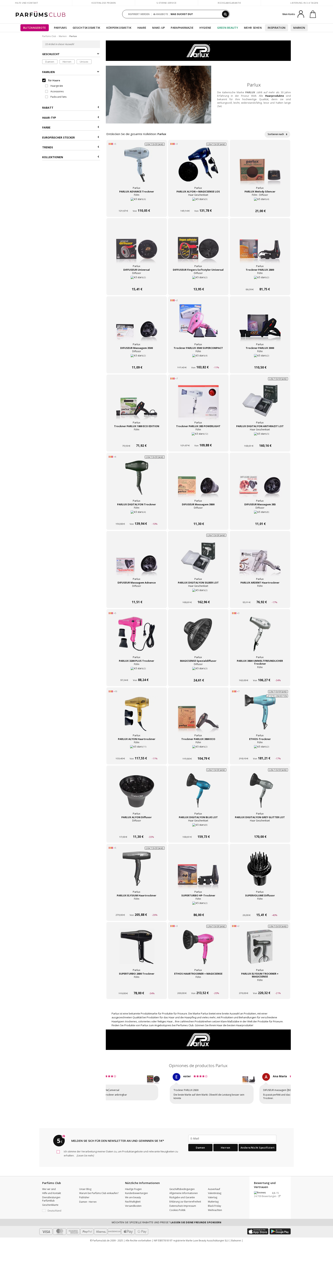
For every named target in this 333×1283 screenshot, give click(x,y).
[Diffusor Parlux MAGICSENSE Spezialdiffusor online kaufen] (198, 673)
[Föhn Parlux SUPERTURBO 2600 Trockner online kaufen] (136, 986)
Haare (141, 27)
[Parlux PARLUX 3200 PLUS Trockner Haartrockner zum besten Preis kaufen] (136, 637)
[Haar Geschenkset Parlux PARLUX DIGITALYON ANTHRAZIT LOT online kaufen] (260, 438)
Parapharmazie (182, 27)
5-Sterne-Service (166, 2)
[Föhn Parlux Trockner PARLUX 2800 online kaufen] (260, 282)
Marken (299, 27)
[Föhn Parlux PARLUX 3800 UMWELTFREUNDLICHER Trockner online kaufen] (260, 673)
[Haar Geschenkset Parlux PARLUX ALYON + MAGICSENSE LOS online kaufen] (198, 204)
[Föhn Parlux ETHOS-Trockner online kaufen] (260, 751)
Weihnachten (215, 1206)
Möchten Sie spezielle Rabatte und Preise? (166, 1219)
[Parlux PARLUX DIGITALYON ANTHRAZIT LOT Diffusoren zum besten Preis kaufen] (260, 403)
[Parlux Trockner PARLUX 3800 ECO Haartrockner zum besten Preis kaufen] (198, 716)
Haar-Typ (49, 117)
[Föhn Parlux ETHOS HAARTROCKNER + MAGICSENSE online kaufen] (198, 986)
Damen (49, 61)
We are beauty (133, 1194)
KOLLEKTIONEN (52, 157)
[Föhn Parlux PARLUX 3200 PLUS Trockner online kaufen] (136, 673)
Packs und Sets (58, 96)
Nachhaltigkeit (132, 1198)
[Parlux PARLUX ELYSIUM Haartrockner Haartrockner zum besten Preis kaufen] (136, 872)
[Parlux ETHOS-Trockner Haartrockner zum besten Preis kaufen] (260, 716)
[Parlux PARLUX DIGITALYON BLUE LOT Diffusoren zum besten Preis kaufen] (198, 794)
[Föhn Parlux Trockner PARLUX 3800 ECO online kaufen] (198, 751)
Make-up (158, 27)
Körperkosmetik (118, 27)
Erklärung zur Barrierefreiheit (185, 1198)
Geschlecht (51, 54)
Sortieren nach (276, 134)
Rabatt (47, 107)
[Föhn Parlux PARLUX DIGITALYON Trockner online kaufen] (136, 517)
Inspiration (276, 27)
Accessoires (57, 91)
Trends (47, 147)
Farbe (46, 127)
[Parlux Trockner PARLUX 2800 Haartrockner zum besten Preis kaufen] (260, 246)
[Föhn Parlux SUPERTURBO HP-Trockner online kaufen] (198, 908)
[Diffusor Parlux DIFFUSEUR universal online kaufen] (136, 282)
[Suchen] (225, 14)
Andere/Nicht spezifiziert (257, 1144)
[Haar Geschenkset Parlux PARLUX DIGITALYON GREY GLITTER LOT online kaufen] (260, 829)
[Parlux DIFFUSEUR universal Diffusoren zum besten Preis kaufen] (136, 246)
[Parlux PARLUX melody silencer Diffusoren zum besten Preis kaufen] (260, 168)
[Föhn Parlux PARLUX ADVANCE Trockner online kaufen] (136, 204)
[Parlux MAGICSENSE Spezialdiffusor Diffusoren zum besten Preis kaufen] (198, 637)
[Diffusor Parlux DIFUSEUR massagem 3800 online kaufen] (198, 517)
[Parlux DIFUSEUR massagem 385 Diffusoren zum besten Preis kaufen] (260, 481)
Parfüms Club (49, 36)
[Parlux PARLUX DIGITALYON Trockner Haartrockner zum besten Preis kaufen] (136, 481)
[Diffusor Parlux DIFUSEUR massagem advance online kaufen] (136, 595)
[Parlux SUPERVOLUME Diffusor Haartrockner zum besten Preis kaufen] (260, 872)
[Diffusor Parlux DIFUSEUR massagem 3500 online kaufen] (136, 360)
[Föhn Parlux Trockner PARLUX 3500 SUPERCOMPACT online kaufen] (198, 360)
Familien (48, 72)
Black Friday (214, 1202)
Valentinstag (214, 1189)
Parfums (60, 27)
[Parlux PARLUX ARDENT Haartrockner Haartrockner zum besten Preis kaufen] (260, 559)
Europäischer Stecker (58, 137)
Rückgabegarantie (229, 2)
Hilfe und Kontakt (26, 2)
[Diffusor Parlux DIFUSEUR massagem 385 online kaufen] (260, 517)
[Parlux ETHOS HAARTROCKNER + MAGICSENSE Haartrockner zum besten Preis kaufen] (198, 950)
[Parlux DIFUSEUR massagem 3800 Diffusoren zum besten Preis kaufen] (198, 481)
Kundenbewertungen (136, 1189)
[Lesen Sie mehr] (85, 1152)
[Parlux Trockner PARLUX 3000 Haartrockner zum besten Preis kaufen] (260, 325)
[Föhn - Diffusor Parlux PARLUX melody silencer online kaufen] (260, 204)
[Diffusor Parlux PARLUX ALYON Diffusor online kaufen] (136, 829)
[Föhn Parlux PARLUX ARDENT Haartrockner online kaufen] (260, 595)
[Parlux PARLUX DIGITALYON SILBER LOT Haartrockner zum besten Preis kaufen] (198, 559)
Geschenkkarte (50, 1201)
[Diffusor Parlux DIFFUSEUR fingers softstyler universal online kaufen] (198, 282)
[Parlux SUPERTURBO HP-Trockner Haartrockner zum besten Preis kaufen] (198, 872)
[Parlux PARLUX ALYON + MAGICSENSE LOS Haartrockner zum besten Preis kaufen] (198, 168)
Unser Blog (85, 1185)
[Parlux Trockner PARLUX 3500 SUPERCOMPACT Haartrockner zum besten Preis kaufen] (198, 325)
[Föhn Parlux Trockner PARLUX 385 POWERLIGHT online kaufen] (198, 405)
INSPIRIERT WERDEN (139, 14)
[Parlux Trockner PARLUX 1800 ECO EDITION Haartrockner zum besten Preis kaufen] (136, 403)
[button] (109, 1089)
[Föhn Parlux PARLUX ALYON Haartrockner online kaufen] (136, 718)
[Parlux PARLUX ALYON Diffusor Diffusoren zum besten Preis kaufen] (136, 794)
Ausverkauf (214, 1185)
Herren (67, 61)
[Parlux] (198, 50)
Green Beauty (227, 27)
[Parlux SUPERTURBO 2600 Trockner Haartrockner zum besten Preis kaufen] (136, 950)
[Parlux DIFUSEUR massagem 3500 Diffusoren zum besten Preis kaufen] (136, 325)
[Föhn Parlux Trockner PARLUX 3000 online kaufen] (260, 360)
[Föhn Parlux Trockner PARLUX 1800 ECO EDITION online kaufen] (136, 438)
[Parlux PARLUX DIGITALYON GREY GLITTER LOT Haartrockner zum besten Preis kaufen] (260, 794)
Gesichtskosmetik (86, 27)
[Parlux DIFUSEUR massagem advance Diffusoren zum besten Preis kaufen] (136, 559)
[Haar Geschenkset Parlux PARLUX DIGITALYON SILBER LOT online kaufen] (198, 595)
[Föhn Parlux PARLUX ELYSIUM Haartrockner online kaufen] (136, 908)
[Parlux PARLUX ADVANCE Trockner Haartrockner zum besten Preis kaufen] (136, 168)
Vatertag (212, 1194)
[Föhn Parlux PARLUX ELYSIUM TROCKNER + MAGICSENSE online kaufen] (260, 986)
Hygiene (205, 27)
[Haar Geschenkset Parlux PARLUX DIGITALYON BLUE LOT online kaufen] (198, 829)
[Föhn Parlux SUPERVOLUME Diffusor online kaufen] (260, 908)
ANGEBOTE (161, 14)
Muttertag (213, 1198)
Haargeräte (56, 85)
